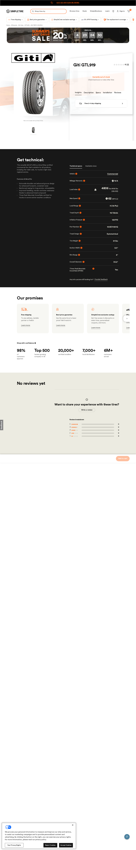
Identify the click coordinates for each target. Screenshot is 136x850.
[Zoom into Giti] (33, 91)
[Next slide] (126, 318)
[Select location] (113, 11)
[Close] (72, 825)
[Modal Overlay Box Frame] (68, 3)
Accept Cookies (66, 845)
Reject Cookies (50, 845)
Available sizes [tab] (91, 166)
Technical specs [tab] (76, 166)
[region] (39, 836)
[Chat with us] (127, 836)
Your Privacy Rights (14, 845)
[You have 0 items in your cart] (128, 11)
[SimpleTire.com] (14, 11)
